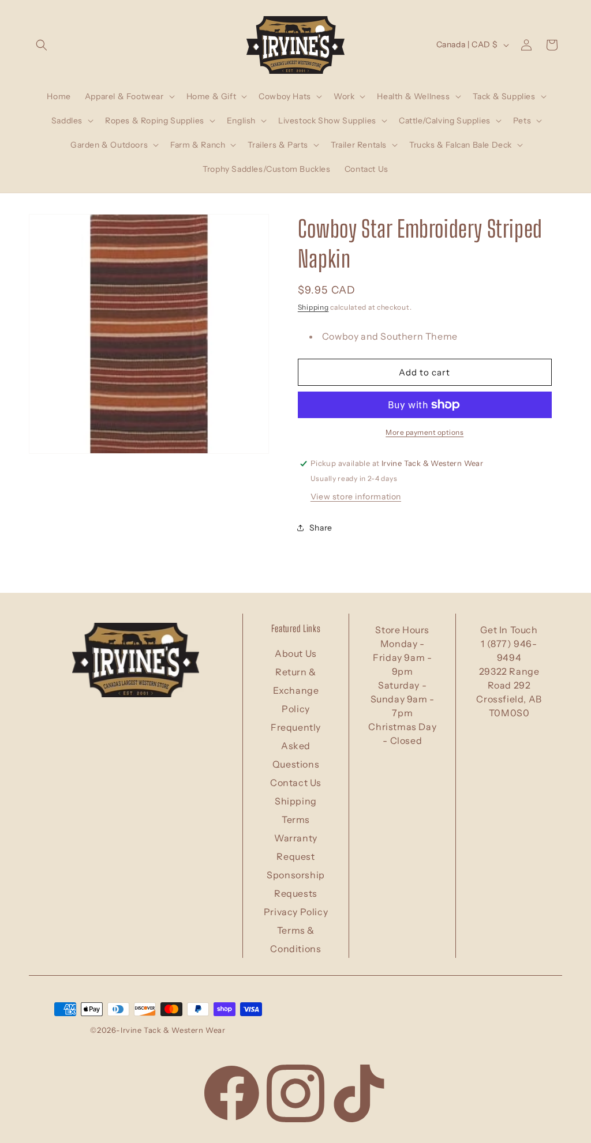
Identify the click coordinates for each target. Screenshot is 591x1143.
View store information (356, 496)
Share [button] (320, 527)
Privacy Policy (296, 912)
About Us (296, 653)
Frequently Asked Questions (296, 745)
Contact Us (295, 782)
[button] (41, 45)
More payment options (424, 432)
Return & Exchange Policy (296, 690)
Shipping (313, 307)
